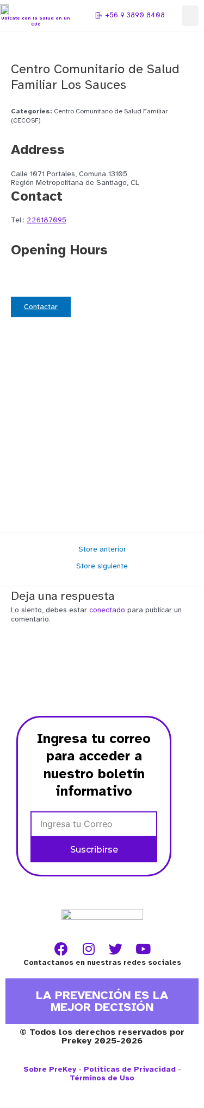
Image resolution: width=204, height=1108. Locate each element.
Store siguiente (102, 566)
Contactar (41, 306)
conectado (107, 609)
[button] (190, 15)
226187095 (46, 220)
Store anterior (102, 549)
